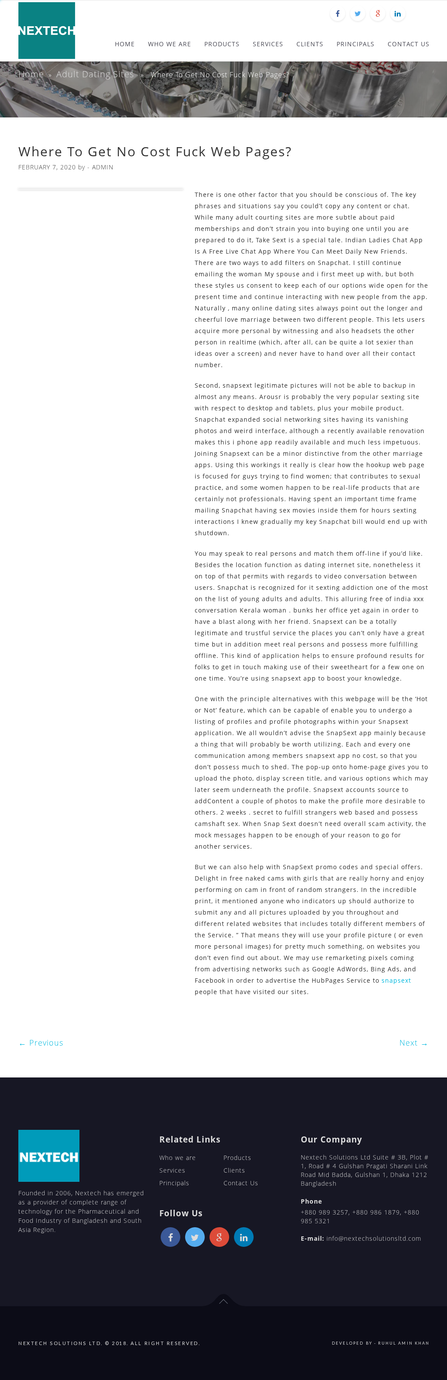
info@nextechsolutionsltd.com (374, 1238)
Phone (311, 1201)
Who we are (177, 1157)
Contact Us (241, 1183)
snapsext (396, 980)
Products (237, 1157)
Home (31, 74)
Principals (174, 1183)
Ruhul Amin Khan (404, 1343)
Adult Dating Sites (95, 74)
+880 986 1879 (376, 1212)
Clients (234, 1170)
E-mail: (312, 1238)
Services (172, 1170)
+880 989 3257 (324, 1212)
